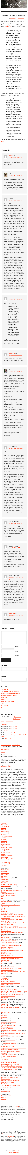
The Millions (4, 865)
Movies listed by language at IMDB (9, 1077)
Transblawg (4, 837)
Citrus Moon (4, 1097)
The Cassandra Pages (6, 836)
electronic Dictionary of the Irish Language (11, 968)
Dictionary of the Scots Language (9, 926)
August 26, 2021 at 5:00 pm (15, 523)
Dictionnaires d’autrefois (7, 955)
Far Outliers (4, 841)
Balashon (3, 882)
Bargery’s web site (5, 1074)
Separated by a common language (9, 884)
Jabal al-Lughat (5, 873)
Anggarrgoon (4, 871)
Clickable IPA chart (6, 901)
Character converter (6, 1087)
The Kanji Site (4, 1059)
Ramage (3, 1099)
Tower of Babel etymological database (10, 983)
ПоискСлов (4, 1005)
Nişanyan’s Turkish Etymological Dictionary (11, 1066)
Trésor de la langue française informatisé (11, 945)
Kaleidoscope (4, 824)
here (2, 141)
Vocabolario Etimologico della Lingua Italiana (12, 962)
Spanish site (8, 26)
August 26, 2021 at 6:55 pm (15, 548)
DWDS (3, 934)
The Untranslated (5, 862)
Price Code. (4, 697)
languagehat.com (3, 4)
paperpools (4, 842)
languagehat (12, 18)
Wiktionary (4, 897)
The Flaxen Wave (5, 849)
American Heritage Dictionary (8, 893)
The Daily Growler (5, 826)
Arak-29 (3, 976)
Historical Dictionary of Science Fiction (10, 1080)
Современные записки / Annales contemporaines (13, 1048)
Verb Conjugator (5, 978)
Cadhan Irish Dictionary (7, 970)
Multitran (3, 892)
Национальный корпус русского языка (11, 1030)
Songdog (3, 823)
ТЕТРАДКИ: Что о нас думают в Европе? (11, 850)
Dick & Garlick (4, 874)
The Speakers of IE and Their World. (10, 691)
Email (16, 651)
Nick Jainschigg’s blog (6, 1095)
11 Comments (21, 18)
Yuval (2, 721)
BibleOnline (4, 911)
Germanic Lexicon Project (7, 924)
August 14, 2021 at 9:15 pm (15, 371)
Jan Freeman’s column (10, 1085)
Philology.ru (4, 1015)
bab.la (2, 898)
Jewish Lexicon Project (7, 913)
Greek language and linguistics (9, 989)
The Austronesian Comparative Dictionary (11, 1067)
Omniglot (3, 908)
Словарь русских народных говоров (10, 1036)
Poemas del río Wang (6, 847)
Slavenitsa (3, 1018)
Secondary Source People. (8, 701)
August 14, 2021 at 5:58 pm (15, 355)
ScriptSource (4, 910)
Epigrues (3, 839)
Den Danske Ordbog (6, 939)
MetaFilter (3, 829)
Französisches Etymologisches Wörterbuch (12, 957)
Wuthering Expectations (7, 855)
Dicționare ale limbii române (8, 966)
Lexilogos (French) (6, 953)
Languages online (5, 1079)
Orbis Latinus (4, 997)
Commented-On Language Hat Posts (10, 745)
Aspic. (2, 703)
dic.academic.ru (5, 1004)
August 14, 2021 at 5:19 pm (15, 200)
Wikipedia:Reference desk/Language (10, 905)
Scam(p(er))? (4, 706)
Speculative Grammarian (7, 1082)
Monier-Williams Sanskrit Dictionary (10, 1064)
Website (17, 655)
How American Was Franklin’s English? (11, 693)
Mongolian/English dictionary (8, 1061)
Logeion (3, 986)
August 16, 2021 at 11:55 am (16, 448)
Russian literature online (7, 1028)
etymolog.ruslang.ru (6, 1012)
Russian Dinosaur (5, 852)
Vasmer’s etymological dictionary (9, 1025)
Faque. (3, 699)
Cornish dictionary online (7, 975)
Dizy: (2, 963)
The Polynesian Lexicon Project (9, 1069)
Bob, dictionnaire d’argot (7, 947)
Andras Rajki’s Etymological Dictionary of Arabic (13, 923)
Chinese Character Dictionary (8, 1056)
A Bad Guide (4, 846)
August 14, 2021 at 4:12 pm (15, 175)
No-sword (3, 834)
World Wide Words (6, 979)
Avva (2, 833)
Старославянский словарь (8, 1040)
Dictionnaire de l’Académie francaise (10, 949)
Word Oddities (4, 1084)
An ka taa (3, 1071)
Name (16, 646)
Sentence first (4, 881)
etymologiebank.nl (5, 937)
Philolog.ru (4, 1017)
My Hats (3, 752)
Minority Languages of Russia (8, 1022)
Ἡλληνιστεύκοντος (6, 878)
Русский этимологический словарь (10, 1007)
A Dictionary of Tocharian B (8, 1054)
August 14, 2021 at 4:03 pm (15, 157)
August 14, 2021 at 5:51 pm (15, 299)
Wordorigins (4, 903)
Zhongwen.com (5, 1058)
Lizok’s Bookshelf (5, 844)
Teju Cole (16, 1106)
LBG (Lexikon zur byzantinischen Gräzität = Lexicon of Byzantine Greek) (12, 995)
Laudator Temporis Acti (7, 859)
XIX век (3, 854)
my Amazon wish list (6, 766)
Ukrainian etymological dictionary (9, 1049)
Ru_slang (3, 1023)
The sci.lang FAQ (5, 906)
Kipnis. (3, 708)
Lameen (11, 155)
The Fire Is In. (4, 689)
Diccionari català (5, 960)
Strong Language (5, 886)
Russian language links (7, 1027)
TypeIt (2, 900)
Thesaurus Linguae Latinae (8, 942)
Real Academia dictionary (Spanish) (10, 958)
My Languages (5, 749)
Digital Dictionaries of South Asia (9, 1062)
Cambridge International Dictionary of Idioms (12, 914)
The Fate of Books (5, 863)
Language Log (5, 869)
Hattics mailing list (5, 1091)
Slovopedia (4, 999)
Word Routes (4, 879)
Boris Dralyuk (4, 857)
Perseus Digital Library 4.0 (7, 984)
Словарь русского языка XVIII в (9, 1043)
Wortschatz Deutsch (6, 931)
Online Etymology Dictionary (8, 981)
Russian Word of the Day (7, 1046)
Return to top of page (14, 1152)
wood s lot (3, 828)
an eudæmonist (5, 831)
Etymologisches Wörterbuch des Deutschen (12, 932)
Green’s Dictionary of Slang (8, 895)
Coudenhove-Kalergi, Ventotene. (9, 695)
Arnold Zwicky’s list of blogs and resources (11, 890)
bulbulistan (4, 876)
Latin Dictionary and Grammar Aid (9, 940)
